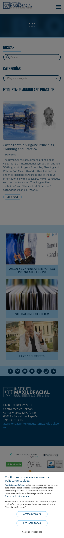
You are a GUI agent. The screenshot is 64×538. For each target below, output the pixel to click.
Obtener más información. (17, 496)
